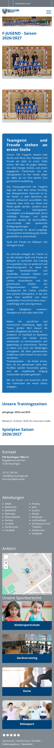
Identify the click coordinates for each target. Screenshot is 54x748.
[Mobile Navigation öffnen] (48, 11)
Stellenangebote (10, 744)
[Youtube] (15, 735)
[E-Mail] (4, 735)
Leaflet (27, 593)
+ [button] (6, 562)
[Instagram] (11, 735)
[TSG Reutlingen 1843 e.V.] (27, 571)
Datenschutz (23, 740)
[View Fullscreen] (6, 557)
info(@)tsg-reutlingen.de (15, 475)
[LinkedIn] (18, 735)
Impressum (8, 740)
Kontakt (36, 740)
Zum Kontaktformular (13, 479)
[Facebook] (7, 735)
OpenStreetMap (37, 593)
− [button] (6, 567)
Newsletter (27, 744)
